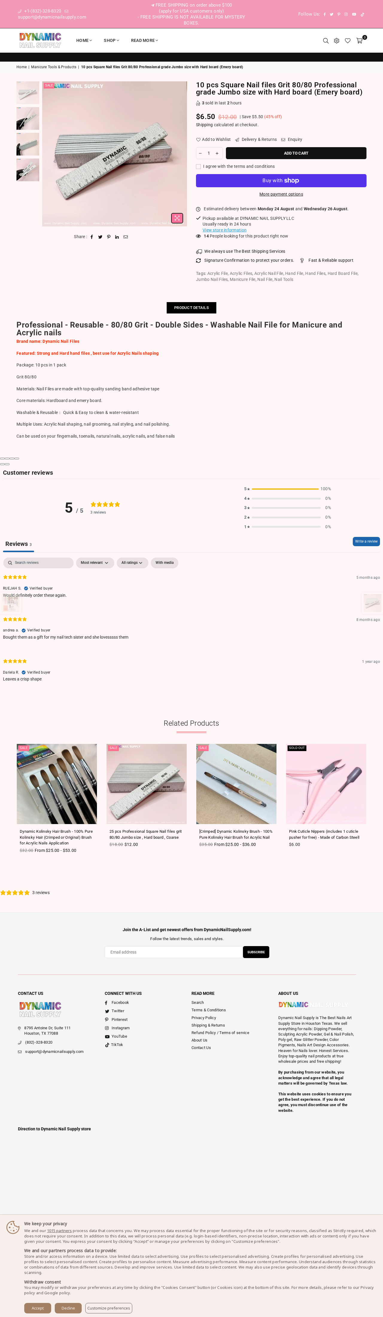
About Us (199, 1040)
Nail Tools (283, 279)
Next (182, 154)
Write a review (366, 541)
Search (198, 1002)
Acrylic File (217, 273)
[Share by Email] (126, 237)
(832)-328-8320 (38, 1042)
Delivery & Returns (259, 139)
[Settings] (336, 40)
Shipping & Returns (208, 1025)
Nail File (265, 279)
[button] (287, 489)
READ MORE (143, 40)
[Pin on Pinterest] (109, 237)
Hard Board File (343, 273)
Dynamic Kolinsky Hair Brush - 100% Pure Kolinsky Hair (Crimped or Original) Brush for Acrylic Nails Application (56, 837)
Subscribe (256, 952)
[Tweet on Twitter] (100, 237)
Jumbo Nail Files (212, 279)
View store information (225, 230)
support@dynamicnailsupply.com (54, 1051)
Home (82, 40)
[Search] (325, 40)
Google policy (57, 1292)
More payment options (281, 194)
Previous (47, 154)
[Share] (7, 458)
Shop (109, 40)
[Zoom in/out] (16, 458)
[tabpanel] (191, 624)
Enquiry (294, 139)
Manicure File (243, 279)
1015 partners (59, 1230)
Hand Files (315, 273)
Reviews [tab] (18, 543)
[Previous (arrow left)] (2, 464)
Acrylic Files (241, 273)
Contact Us (201, 1047)
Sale (49, 85)
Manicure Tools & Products (53, 67)
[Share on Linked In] (117, 237)
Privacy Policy (204, 1017)
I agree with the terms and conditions (238, 166)
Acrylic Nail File (268, 273)
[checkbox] (164, 563)
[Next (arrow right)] (7, 464)
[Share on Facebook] (92, 237)
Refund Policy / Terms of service (220, 1032)
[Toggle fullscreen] (12, 458)
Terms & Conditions (209, 1010)
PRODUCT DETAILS (191, 307)
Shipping (204, 124)
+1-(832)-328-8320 (42, 11)
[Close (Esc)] (2, 458)
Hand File (294, 273)
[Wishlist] (347, 40)
